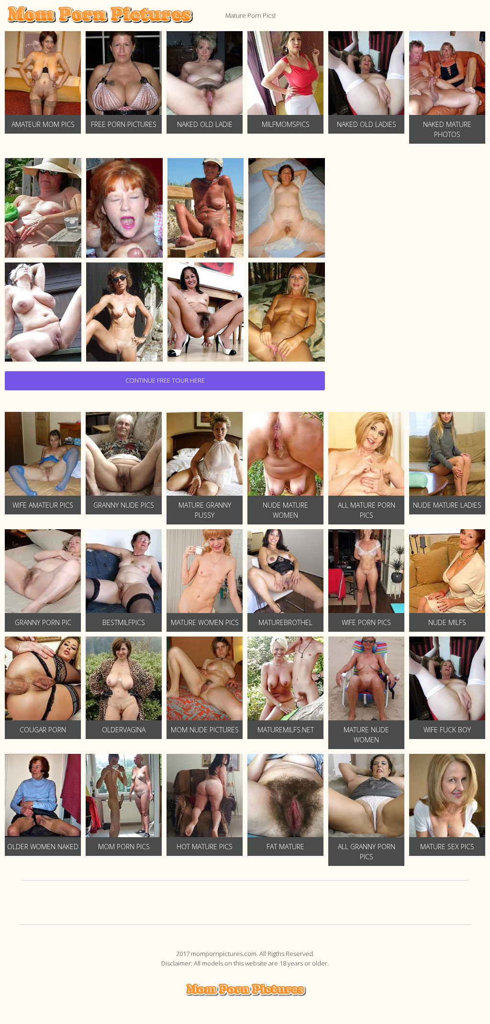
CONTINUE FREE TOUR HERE (165, 380)
